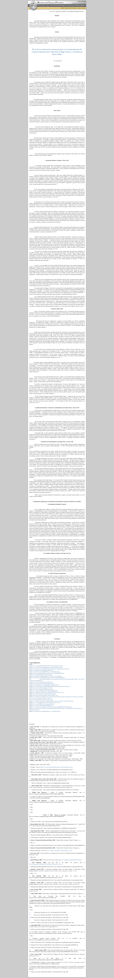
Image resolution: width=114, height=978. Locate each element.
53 (30, 929)
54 (30, 932)
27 (30, 845)
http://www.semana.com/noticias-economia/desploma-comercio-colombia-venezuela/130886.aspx (52, 701)
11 (30, 796)
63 (30, 962)
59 (30, 947)
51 (30, 922)
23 (30, 835)
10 (30, 792)
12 (30, 800)
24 (30, 837)
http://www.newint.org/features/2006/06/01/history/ (42, 689)
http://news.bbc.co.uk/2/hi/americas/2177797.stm (41, 688)
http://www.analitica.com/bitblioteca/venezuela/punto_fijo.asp (58, 850)
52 (30, 925)
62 (31, 958)
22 (30, 831)
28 (30, 848)
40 (30, 886)
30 (30, 853)
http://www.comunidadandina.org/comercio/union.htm (43, 704)
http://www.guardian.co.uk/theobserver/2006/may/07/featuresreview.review (47, 692)
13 (30, 804)
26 (30, 842)
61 (30, 954)
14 (30, 807)
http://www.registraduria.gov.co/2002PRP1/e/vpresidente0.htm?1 (45, 685)
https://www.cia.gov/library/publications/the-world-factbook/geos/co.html (46, 665)
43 (31, 896)
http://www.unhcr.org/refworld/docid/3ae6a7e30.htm (42, 683)
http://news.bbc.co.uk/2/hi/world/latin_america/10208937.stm (44, 695)
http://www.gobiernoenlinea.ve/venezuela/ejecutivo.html (43, 693)
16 (30, 812)
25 (30, 840)
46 (30, 910)
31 (30, 857)
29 (30, 850)
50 (30, 920)
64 (30, 966)
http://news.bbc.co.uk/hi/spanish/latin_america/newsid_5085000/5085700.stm (47, 673)
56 (30, 938)
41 (30, 889)
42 (30, 893)
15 (30, 809)
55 (30, 936)
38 (30, 880)
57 (30, 942)
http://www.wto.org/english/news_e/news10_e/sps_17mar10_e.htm (45, 702)
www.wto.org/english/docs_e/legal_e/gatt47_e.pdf (42, 699)
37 (30, 876)
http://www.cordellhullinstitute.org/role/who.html (41, 674)
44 (30, 900)
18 (30, 819)
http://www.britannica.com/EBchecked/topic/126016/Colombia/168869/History (47, 677)
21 (30, 828)
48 (30, 915)
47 (30, 912)
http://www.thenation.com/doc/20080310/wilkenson (41, 670)
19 (30, 821)
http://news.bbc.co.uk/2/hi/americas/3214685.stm (41, 682)
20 (30, 824)
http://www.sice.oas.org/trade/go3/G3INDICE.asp (42, 705)
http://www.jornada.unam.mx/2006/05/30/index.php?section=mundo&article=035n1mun (49, 669)
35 (30, 869)
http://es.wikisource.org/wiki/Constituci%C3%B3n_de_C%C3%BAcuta (45, 676)
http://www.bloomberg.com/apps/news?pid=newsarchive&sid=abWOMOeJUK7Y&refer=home (51, 707)
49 (30, 917)
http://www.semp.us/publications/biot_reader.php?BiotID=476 (44, 691)
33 (30, 862)
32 (30, 860)
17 (30, 815)
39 (30, 882)
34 (30, 866)
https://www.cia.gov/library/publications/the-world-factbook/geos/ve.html (46, 667)
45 (30, 906)
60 (30, 950)
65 (30, 972)
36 (30, 873)
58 (30, 945)
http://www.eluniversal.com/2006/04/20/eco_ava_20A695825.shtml (45, 671)
